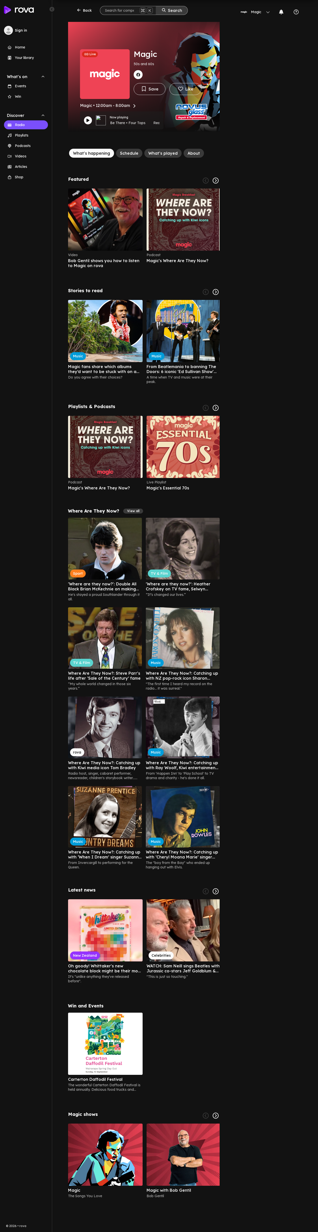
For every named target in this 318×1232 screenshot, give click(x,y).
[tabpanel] (144, 687)
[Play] (88, 120)
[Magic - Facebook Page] (138, 74)
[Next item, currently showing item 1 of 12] (216, 891)
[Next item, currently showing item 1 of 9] (216, 292)
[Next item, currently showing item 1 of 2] (216, 1116)
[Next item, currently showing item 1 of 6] (216, 181)
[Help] (296, 12)
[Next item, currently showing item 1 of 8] (216, 408)
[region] (144, 228)
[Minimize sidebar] (52, 9)
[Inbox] (281, 12)
